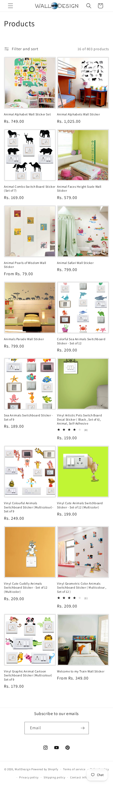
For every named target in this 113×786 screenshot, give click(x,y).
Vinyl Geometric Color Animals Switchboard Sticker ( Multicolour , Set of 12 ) (81, 587)
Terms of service (74, 769)
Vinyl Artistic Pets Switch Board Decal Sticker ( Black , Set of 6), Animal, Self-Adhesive (79, 419)
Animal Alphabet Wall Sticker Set (27, 114)
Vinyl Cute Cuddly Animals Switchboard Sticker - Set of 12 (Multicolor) (26, 587)
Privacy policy (29, 777)
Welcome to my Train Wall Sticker (80, 671)
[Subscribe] (83, 728)
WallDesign (22, 769)
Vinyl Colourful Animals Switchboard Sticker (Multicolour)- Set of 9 (28, 507)
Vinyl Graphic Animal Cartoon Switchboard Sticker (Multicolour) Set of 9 (28, 675)
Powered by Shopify (44, 769)
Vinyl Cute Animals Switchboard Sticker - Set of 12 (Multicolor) (80, 505)
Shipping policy (54, 777)
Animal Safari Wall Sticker (75, 263)
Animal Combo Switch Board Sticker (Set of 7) (29, 189)
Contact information (84, 777)
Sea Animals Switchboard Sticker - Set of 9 (28, 417)
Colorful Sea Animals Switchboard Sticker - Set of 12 (81, 341)
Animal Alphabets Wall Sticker (78, 114)
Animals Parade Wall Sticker (24, 339)
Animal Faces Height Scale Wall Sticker (79, 189)
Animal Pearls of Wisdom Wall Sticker (25, 265)
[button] (10, 6)
